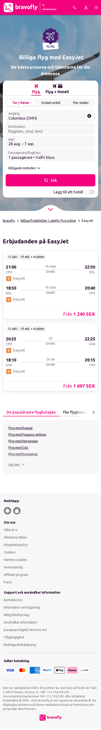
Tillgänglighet (14, 637)
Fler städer (81, 103)
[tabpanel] (50, 447)
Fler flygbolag (74, 412)
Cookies (10, 552)
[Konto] (86, 7)
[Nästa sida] (93, 412)
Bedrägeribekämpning (20, 645)
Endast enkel (51, 103)
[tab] (36, 89)
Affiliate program (16, 575)
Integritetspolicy (16, 545)
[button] (16, 464)
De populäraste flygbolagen (31, 412)
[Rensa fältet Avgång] (89, 116)
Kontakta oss (13, 600)
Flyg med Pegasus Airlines (27, 434)
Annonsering (13, 567)
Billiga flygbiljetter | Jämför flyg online (48, 221)
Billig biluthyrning (16, 615)
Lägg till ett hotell (68, 192)
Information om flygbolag (22, 607)
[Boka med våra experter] (74, 7)
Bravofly (9, 221)
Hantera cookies (15, 560)
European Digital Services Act (25, 630)
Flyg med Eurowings (23, 454)
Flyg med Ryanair (20, 428)
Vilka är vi (10, 530)
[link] (50, 285)
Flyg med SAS (18, 448)
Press (8, 582)
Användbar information (20, 622)
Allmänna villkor (15, 537)
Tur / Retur (20, 103)
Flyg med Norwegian (23, 441)
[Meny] (96, 7)
